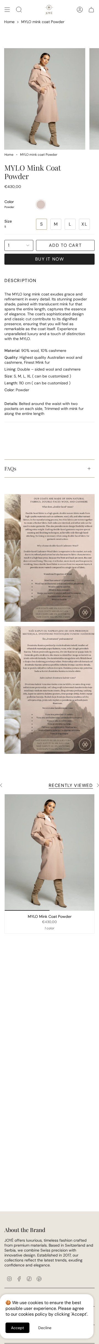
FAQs (10, 468)
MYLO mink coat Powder (42, 21)
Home (9, 21)
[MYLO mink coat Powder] (49, 852)
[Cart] (91, 9)
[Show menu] (7, 9)
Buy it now (49, 259)
